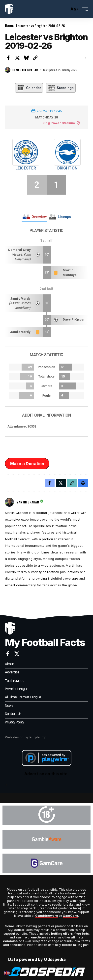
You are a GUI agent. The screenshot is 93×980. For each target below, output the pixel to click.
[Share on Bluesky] (26, 58)
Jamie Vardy (20, 298)
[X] (17, 654)
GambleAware (46, 916)
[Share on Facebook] (8, 58)
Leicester (25, 168)
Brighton (67, 168)
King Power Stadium (59, 123)
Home (9, 25)
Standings (65, 88)
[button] (64, 9)
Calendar (33, 88)
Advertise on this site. (46, 773)
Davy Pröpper (74, 319)
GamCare (70, 916)
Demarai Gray (19, 250)
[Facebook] (8, 654)
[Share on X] (17, 58)
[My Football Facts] (9, 9)
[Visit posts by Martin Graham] (7, 70)
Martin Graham (27, 70)
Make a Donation (27, 463)
